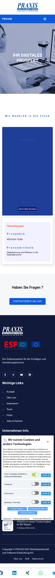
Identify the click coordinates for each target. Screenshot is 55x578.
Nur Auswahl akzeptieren (38, 509)
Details (46, 475)
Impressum (7, 519)
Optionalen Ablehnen (27, 513)
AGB (27, 559)
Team (9, 409)
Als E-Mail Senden (27, 209)
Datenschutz (38, 559)
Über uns (11, 397)
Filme (9, 415)
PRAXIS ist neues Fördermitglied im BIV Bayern (34, 523)
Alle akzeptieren (17, 509)
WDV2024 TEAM (15, 239)
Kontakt (11, 392)
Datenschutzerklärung (21, 519)
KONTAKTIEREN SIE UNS (27, 301)
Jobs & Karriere (15, 421)
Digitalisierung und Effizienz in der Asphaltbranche (22, 253)
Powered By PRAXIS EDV (42, 519)
